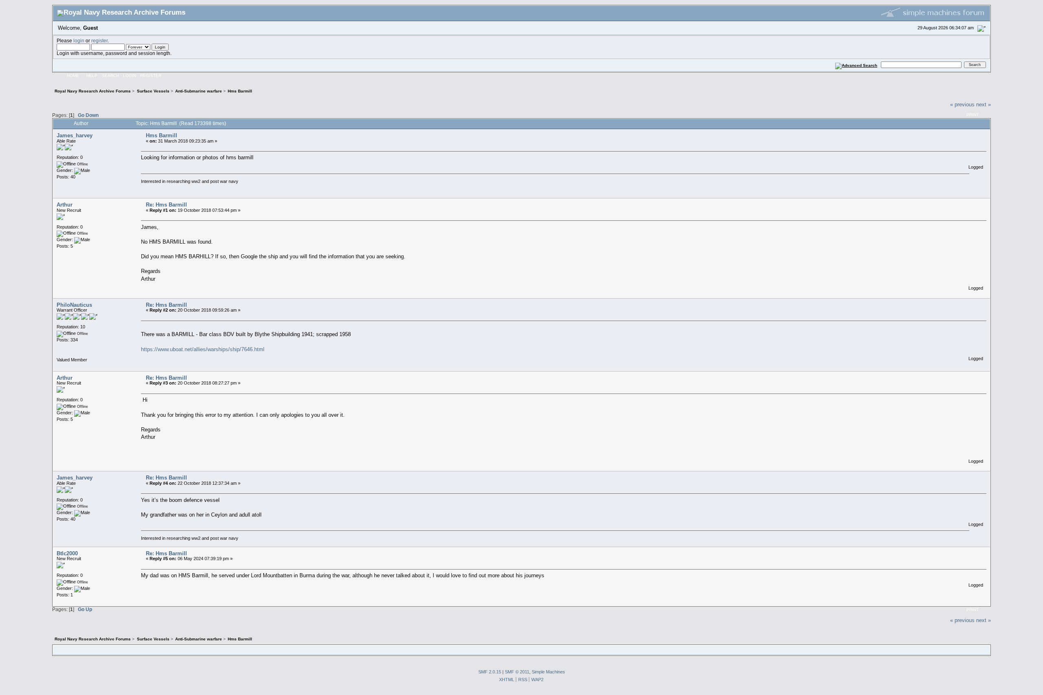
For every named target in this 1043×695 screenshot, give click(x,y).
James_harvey (74, 135)
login (78, 40)
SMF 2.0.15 (489, 671)
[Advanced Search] (856, 64)
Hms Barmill (161, 135)
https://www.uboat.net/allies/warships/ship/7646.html (202, 349)
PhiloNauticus (74, 305)
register (99, 40)
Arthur (65, 205)
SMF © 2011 (517, 671)
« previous (962, 104)
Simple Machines (548, 671)
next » (983, 104)
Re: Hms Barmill (166, 205)
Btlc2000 (67, 553)
